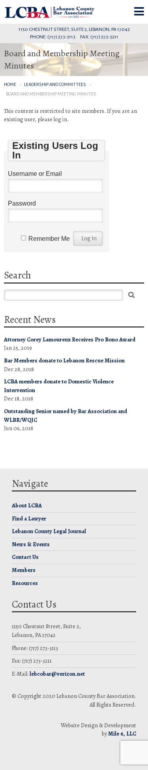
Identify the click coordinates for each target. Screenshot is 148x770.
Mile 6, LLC (122, 734)
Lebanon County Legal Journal (49, 531)
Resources (25, 583)
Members (24, 570)
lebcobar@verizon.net (57, 674)
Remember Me (49, 238)
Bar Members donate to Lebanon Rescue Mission (64, 360)
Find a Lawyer (29, 518)
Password (22, 203)
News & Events (31, 544)
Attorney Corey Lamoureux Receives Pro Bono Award (69, 339)
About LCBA (27, 505)
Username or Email (35, 173)
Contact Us (25, 557)
